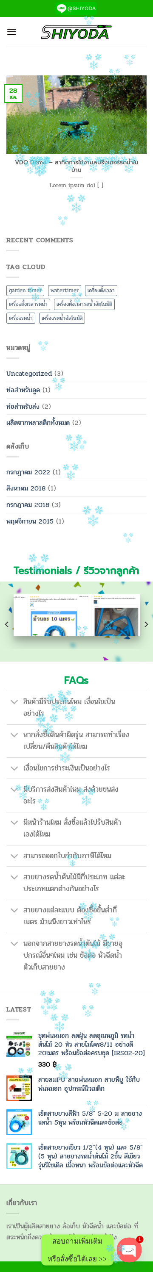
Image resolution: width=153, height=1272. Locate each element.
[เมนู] (11, 31)
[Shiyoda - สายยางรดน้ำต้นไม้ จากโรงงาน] (77, 32)
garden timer (25, 290)
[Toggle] (14, 703)
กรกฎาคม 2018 (27, 504)
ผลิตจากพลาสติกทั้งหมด (38, 422)
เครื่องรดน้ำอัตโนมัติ (62, 318)
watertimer (65, 290)
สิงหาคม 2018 (25, 488)
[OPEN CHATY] (129, 1250)
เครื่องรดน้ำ (21, 318)
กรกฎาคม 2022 (28, 472)
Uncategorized (29, 373)
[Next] (146, 624)
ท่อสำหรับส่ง (23, 406)
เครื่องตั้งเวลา (101, 290)
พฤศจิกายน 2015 (30, 521)
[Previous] (7, 624)
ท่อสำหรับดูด (23, 390)
